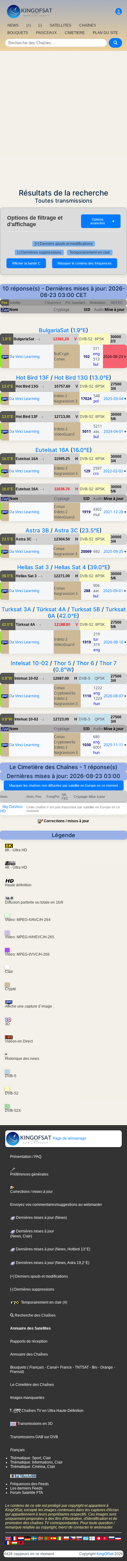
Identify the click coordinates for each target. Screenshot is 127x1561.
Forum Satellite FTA (26, 1492)
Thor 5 (62, 663)
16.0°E (81, 450)
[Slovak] (79, 1538)
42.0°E (68, 616)
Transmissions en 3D (34, 1423)
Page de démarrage (69, 1138)
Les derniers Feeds (26, 1488)
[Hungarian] (14, 1542)
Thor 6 (85, 663)
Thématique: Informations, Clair (36, 1462)
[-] (40, 25)
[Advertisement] (63, 118)
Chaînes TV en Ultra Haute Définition (52, 1410)
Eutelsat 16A (52, 450)
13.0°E (100, 377)
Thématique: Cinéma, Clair (32, 1466)
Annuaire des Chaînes (29, 1354)
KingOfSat (104, 1554)
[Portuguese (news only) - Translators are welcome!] (47, 1538)
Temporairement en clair (89, 252)
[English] (8, 1538)
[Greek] (85, 1538)
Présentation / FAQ (25, 1157)
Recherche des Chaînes (34, 1315)
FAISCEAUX (46, 33)
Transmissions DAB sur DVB (34, 1437)
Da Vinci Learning (24, 356)
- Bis (93, 1367)
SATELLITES (60, 25)
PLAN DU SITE (105, 33)
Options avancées (102, 221)
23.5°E (91, 530)
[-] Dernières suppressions (39, 252)
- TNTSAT (80, 1367)
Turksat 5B (85, 609)
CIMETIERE (75, 33)
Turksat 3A (16, 609)
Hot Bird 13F (32, 377)
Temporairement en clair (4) (43, 1302)
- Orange (105, 1367)
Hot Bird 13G (71, 377)
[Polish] (66, 1538)
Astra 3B (37, 530)
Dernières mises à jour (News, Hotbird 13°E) (52, 1249)
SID (87, 309)
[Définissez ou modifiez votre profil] (118, 11)
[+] (29, 25)
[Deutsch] (27, 1538)
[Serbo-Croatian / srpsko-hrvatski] (118, 1538)
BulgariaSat (54, 330)
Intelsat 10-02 (29, 663)
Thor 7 (108, 663)
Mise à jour (114, 309)
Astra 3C (66, 530)
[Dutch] (21, 1538)
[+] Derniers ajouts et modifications (63, 244)
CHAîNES (87, 25)
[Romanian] (8, 1542)
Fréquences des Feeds (29, 1484)
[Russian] (111, 1538)
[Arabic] (98, 1538)
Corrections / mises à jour (66, 821)
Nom (13, 309)
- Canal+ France (58, 1367)
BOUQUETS (17, 33)
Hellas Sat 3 (33, 567)
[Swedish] (34, 1538)
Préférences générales (29, 1174)
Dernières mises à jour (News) (41, 1217)
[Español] (53, 1538)
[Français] (14, 1538)
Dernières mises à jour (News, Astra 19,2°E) (52, 1263)
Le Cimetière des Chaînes (32, 1385)
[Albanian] (21, 1542)
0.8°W (63, 669)
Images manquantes (27, 1397)
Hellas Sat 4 (70, 567)
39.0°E (99, 567)
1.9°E (79, 330)
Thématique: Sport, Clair (30, 1458)
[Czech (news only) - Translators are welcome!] (73, 1538)
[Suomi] (92, 1538)
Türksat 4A (51, 609)
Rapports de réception (28, 1341)
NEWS (12, 25)
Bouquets (18, 1367)
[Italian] (60, 1538)
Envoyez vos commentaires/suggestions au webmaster (56, 1204)
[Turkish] (105, 1538)
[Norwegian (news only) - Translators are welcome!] (40, 1538)
